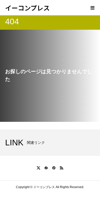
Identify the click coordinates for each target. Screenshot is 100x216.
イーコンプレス (27, 7)
